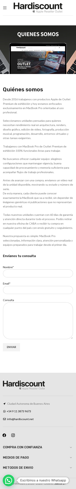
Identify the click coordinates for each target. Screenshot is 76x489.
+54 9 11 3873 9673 (19, 411)
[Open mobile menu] (5, 8)
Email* (7, 283)
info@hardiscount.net (20, 419)
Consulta (8, 300)
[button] (8, 480)
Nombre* (8, 267)
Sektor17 (60, 483)
